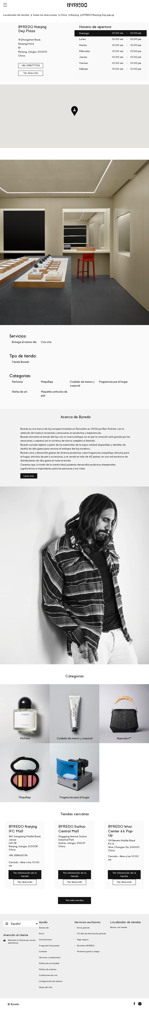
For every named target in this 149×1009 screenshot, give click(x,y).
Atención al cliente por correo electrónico (22, 941)
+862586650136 (18, 855)
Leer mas (29, 476)
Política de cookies (47, 969)
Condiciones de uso (48, 975)
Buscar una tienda (118, 927)
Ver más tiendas (75, 900)
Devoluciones (45, 940)
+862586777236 (30, 65)
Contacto (43, 951)
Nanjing (74, 15)
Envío (41, 933)
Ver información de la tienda (25, 875)
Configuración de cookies (50, 981)
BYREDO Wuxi (120, 830)
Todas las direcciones (45, 15)
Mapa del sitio (45, 987)
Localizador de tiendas (16, 15)
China (63, 15)
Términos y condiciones (49, 957)
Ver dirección (30, 73)
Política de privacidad (49, 963)
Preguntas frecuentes (49, 946)
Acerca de (44, 928)
